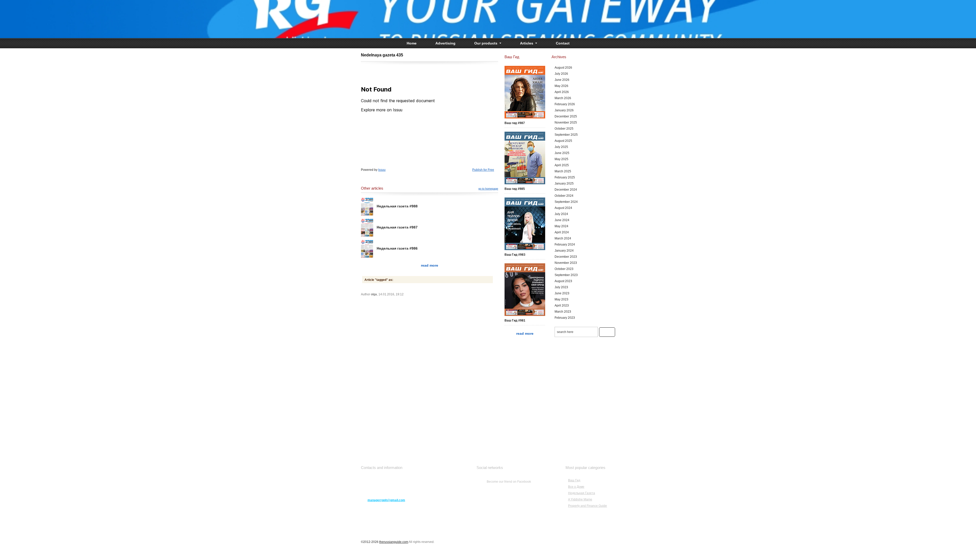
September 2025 (566, 134)
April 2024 (562, 232)
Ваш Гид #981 (515, 320)
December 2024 (566, 189)
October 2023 (564, 269)
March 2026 (563, 98)
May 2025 (561, 159)
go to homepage (488, 188)
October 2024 (564, 195)
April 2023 (562, 305)
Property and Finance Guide (587, 506)
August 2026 (563, 67)
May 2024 (561, 226)
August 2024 (563, 208)
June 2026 (562, 80)
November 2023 (566, 263)
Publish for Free (483, 170)
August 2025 (563, 141)
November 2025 (566, 122)
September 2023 (566, 275)
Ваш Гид (574, 480)
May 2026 (561, 86)
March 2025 (563, 171)
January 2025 (564, 183)
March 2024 (563, 238)
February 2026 (565, 104)
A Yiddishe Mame (580, 499)
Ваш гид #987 (515, 123)
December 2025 (566, 116)
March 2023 (563, 311)
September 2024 (566, 202)
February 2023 (565, 317)
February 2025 (565, 177)
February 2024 (565, 244)
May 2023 (561, 299)
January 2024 (564, 250)
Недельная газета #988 (397, 206)
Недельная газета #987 (397, 227)
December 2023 (566, 256)
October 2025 (564, 128)
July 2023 (561, 287)
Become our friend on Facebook (509, 481)
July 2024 (561, 214)
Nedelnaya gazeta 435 (382, 55)
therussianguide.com (393, 542)
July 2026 (561, 73)
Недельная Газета (581, 493)
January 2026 (564, 110)
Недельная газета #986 (397, 248)
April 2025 (562, 165)
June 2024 (562, 220)
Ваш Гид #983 (515, 254)
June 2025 (562, 153)
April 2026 (562, 92)
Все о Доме (576, 487)
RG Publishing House (488, 19)
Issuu (382, 170)
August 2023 (563, 281)
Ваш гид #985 (515, 189)
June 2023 (562, 293)
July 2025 (561, 147)
